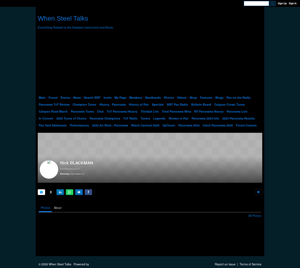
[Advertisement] (150, 63)
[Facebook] (88, 192)
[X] (50, 192)
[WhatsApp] (69, 192)
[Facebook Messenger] (41, 192)
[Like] (258, 192)
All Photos (254, 215)
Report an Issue (225, 264)
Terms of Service (250, 264)
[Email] (79, 192)
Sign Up (282, 3)
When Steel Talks (63, 18)
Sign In (293, 3)
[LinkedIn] (60, 192)
